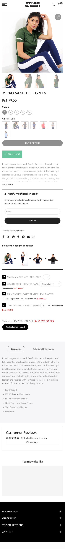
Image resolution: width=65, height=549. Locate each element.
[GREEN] (15, 125)
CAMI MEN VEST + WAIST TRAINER (23, 305)
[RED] (43, 125)
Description (16, 349)
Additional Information (43, 349)
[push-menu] (4, 5)
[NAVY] (34, 125)
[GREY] (25, 125)
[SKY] (6, 134)
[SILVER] (53, 125)
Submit (32, 220)
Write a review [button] (32, 442)
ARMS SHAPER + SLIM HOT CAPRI (22, 284)
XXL (29, 113)
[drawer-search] (53, 4)
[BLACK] (6, 125)
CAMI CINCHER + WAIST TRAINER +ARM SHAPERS (30, 294)
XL (23, 113)
